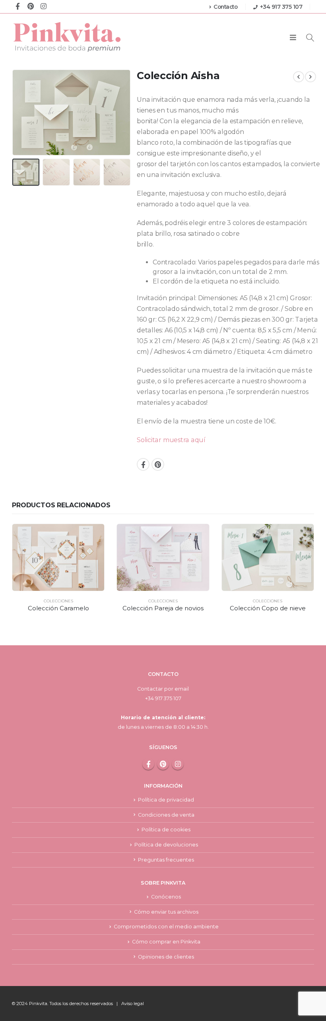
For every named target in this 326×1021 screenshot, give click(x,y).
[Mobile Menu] (293, 38)
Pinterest (157, 464)
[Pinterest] (30, 6)
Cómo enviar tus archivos (166, 912)
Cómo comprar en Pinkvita (166, 942)
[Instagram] (43, 6)
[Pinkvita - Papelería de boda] (67, 37)
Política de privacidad (166, 800)
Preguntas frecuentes (166, 860)
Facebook (143, 464)
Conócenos (166, 897)
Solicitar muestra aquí (171, 440)
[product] (58, 557)
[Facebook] (17, 6)
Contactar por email (163, 689)
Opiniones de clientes (166, 957)
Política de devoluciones (166, 845)
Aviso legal (132, 1003)
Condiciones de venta (166, 815)
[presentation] (22, 112)
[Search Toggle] (310, 37)
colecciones (58, 601)
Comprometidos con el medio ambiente (166, 927)
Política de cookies (166, 830)
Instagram (178, 764)
